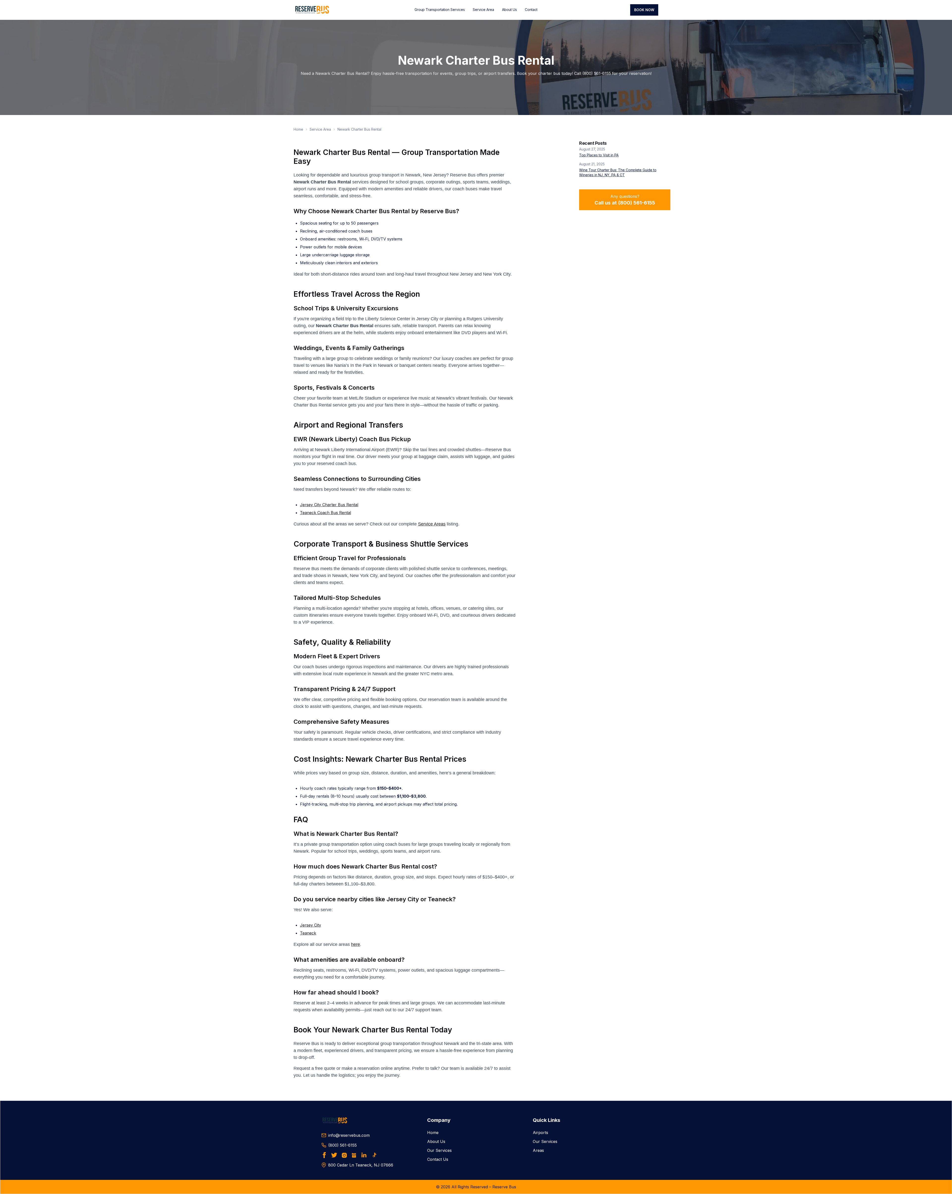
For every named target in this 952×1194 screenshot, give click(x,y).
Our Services (439, 1150)
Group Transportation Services (440, 9)
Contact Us (437, 1159)
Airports (540, 1132)
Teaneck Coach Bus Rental (325, 512)
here (355, 944)
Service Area (483, 9)
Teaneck (308, 933)
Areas (538, 1150)
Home (298, 129)
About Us (509, 9)
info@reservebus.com (349, 1135)
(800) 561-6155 (342, 1145)
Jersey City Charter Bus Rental (329, 504)
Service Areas (432, 524)
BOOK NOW (644, 10)
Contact (531, 9)
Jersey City (310, 925)
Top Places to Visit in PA (599, 155)
